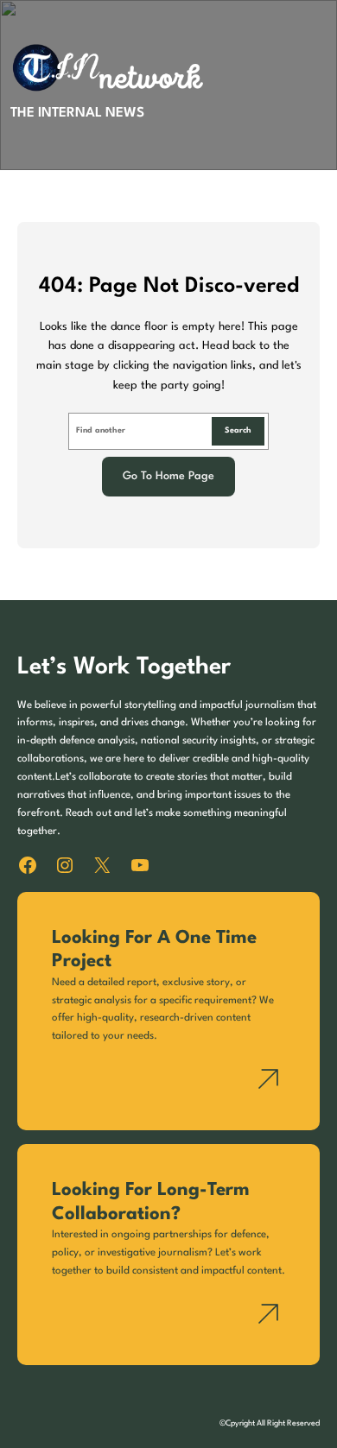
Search (238, 430)
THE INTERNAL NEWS (77, 113)
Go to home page (168, 476)
